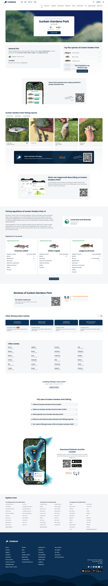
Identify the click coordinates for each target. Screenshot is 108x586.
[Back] (98, 316)
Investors (8, 554)
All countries (58, 547)
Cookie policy (25, 559)
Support (8, 552)
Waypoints (41, 564)
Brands (24, 547)
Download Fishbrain (82, 71)
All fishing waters (59, 557)
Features (40, 549)
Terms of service (10, 562)
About (7, 547)
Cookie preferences (27, 562)
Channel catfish (9, 116)
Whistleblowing (10, 564)
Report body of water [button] (11, 566)
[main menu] (103, 2)
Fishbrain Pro (41, 547)
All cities (57, 552)
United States (55, 24)
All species (58, 554)
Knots (23, 552)
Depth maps (41, 559)
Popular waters (26, 554)
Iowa (51, 24)
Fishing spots (41, 557)
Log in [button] (98, 2)
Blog (23, 549)
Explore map (54, 32)
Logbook (40, 562)
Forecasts (41, 552)
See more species (54, 279)
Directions (23, 62)
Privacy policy (9, 559)
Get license (73, 224)
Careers (8, 549)
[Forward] (101, 316)
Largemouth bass (26, 116)
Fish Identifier (42, 554)
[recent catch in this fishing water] (17, 132)
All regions (57, 549)
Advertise (8, 557)
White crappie (18, 116)
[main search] (93, 2)
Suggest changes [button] (54, 387)
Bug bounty (25, 557)
